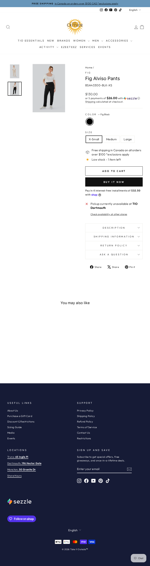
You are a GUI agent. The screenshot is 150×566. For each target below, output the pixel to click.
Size (89, 132)
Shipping (90, 101)
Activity (47, 47)
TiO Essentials (31, 40)
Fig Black (89, 121)
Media (10, 432)
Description (114, 227)
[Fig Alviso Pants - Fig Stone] (20, 361)
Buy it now (114, 181)
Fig (88, 72)
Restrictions (84, 438)
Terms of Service (87, 427)
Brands (63, 40)
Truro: (17, 456)
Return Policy (114, 245)
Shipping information (114, 236)
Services (87, 47)
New (51, 40)
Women (80, 40)
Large (128, 139)
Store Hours (14, 475)
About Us (12, 410)
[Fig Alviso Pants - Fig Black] (25, 361)
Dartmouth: (24, 463)
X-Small (94, 139)
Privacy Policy (85, 410)
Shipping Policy (86, 416)
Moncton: (21, 469)
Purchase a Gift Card (19, 416)
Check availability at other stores (109, 214)
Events (104, 47)
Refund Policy (85, 421)
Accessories (118, 40)
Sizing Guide (14, 427)
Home (88, 67)
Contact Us (83, 432)
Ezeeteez (69, 47)
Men (96, 40)
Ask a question (114, 254)
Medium (111, 139)
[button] (114, 98)
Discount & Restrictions (20, 421)
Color (97, 114)
